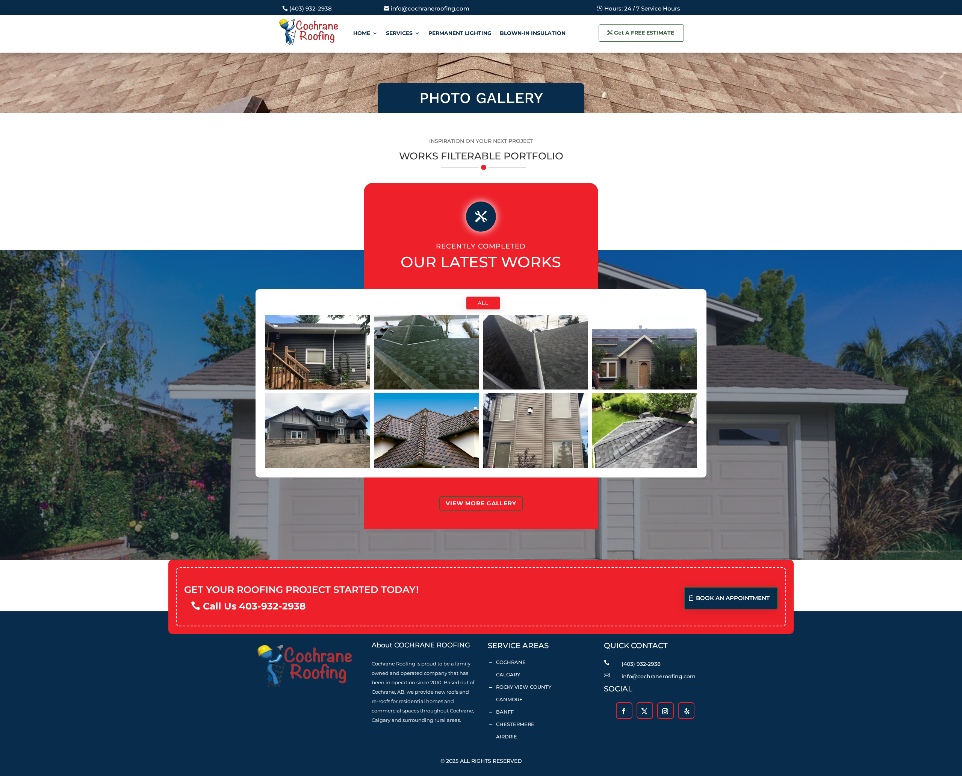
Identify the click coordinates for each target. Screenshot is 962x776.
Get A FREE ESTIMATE (644, 32)
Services (399, 33)
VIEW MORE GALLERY (481, 503)
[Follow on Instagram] (665, 711)
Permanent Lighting (460, 33)
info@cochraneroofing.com (430, 8)
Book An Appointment (733, 598)
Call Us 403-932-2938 (254, 606)
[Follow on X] (644, 711)
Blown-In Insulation (533, 33)
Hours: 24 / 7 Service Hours (642, 8)
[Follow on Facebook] (624, 711)
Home (361, 33)
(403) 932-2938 (310, 8)
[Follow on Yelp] (687, 711)
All (483, 303)
